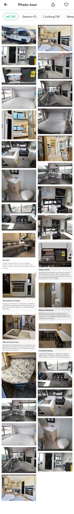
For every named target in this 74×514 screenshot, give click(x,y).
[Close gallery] (6, 4)
